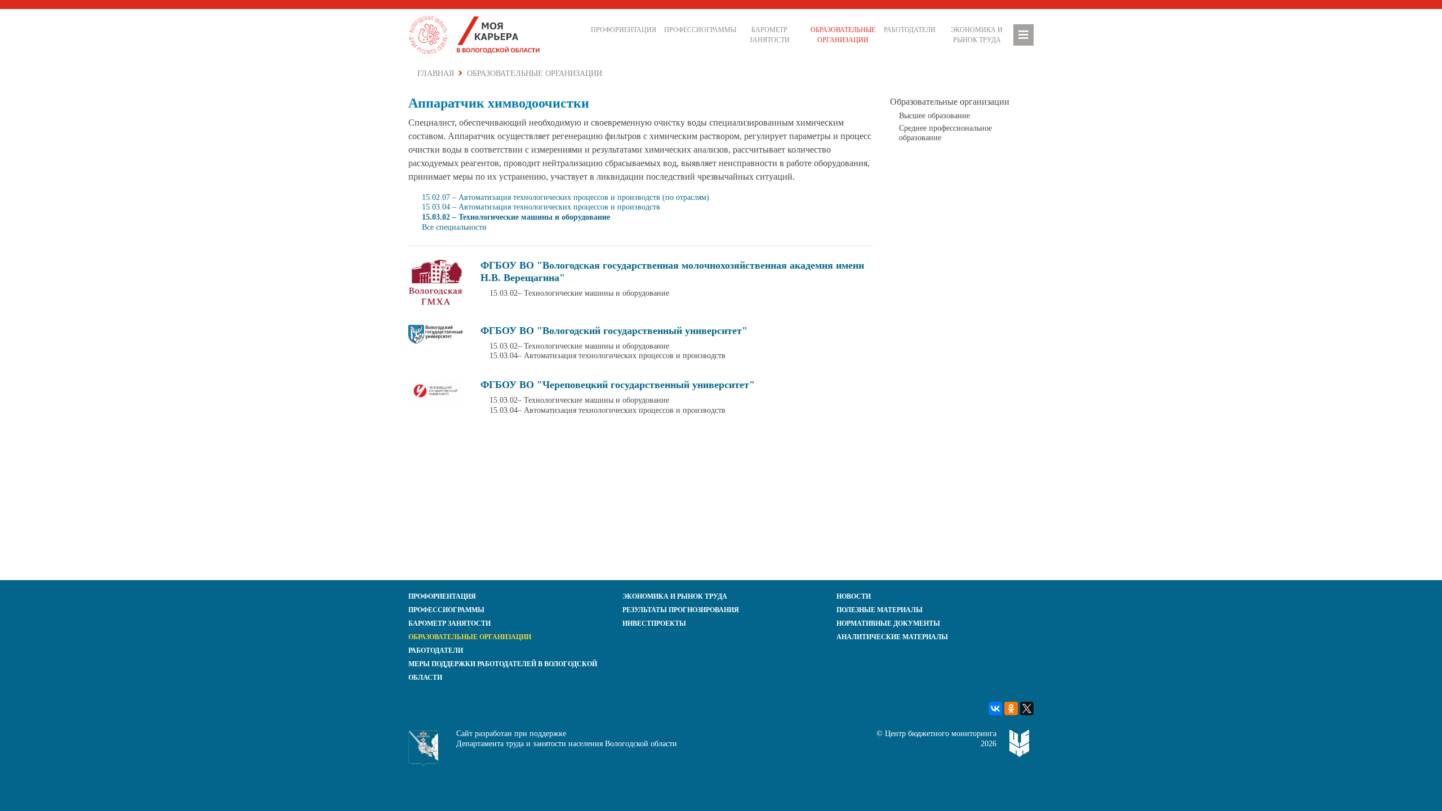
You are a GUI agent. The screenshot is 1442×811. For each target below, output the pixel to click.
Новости (853, 596)
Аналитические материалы (892, 637)
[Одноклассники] (1011, 708)
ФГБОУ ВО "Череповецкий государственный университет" (617, 384)
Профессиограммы (698, 30)
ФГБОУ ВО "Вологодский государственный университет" (613, 330)
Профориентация (623, 30)
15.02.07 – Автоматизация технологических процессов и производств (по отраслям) (565, 197)
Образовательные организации (843, 35)
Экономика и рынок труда (977, 35)
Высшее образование (934, 116)
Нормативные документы (888, 623)
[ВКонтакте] (995, 708)
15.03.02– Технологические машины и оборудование (579, 293)
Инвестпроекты (654, 623)
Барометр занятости (769, 35)
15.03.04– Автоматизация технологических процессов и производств (607, 355)
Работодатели (910, 30)
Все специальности (454, 227)
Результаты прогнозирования (680, 610)
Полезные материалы (879, 610)
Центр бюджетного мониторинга (940, 733)
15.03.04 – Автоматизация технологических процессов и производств (541, 207)
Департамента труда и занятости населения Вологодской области (566, 743)
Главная (435, 73)
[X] (1027, 708)
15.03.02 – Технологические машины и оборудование (516, 217)
